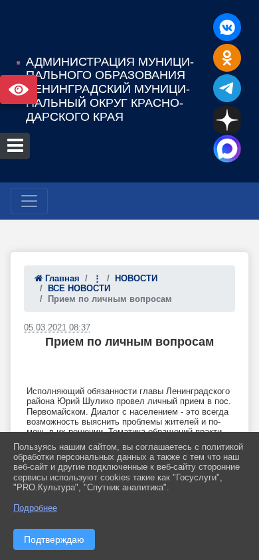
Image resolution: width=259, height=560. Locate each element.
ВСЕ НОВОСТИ (79, 288)
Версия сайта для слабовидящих (18, 89)
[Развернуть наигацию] (29, 201)
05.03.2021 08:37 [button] (57, 327)
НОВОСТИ (136, 278)
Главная (61, 278)
